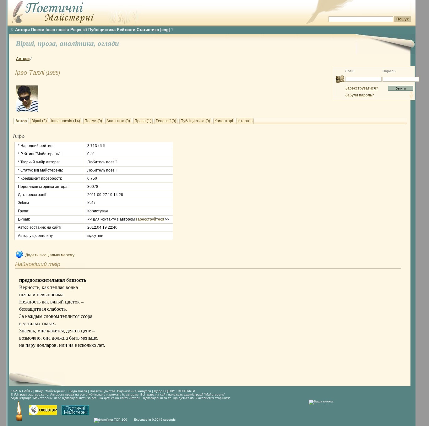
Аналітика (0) (118, 121)
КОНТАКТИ (186, 391)
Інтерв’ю (245, 121)
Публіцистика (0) (195, 121)
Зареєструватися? (361, 88)
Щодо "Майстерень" (51, 391)
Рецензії (78, 29)
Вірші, (27, 43)
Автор (21, 121)
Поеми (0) (93, 121)
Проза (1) (142, 121)
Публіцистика (102, 29)
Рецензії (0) (166, 121)
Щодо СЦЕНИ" (165, 391)
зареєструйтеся (150, 219)
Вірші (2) (39, 121)
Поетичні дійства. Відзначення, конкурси (120, 391)
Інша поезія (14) (65, 121)
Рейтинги (126, 29)
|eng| (165, 29)
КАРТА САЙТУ (21, 391)
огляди (108, 43)
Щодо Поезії (78, 391)
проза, (49, 43)
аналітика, (79, 43)
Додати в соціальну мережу (49, 255)
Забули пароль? (359, 95)
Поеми (37, 29)
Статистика (148, 29)
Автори (22, 29)
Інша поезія (57, 29)
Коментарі (224, 121)
